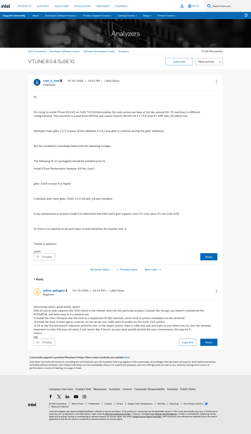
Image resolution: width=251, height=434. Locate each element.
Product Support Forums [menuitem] (96, 15)
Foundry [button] (121, 6)
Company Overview (61, 389)
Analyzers (123, 51)
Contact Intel (83, 389)
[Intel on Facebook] (50, 397)
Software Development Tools (99, 51)
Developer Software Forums (65, 51)
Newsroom (100, 389)
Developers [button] (82, 6)
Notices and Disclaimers (166, 413)
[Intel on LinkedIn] (67, 397)
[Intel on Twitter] (59, 397)
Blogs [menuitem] (146, 15)
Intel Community (37, 51)
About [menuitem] (35, 15)
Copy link (187, 342)
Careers (127, 389)
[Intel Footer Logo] (32, 404)
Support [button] (43, 6)
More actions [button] (206, 61)
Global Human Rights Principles (147, 416)
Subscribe (179, 61)
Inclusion (172, 389)
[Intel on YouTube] (76, 397)
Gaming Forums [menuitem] (126, 15)
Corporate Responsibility (149, 389)
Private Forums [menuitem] (166, 15)
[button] (216, 81)
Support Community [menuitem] (14, 15)
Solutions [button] (61, 6)
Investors (114, 389)
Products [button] (24, 6)
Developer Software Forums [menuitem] (60, 15)
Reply (208, 257)
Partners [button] (103, 6)
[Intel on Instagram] (84, 397)
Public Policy (188, 389)
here (127, 357)
